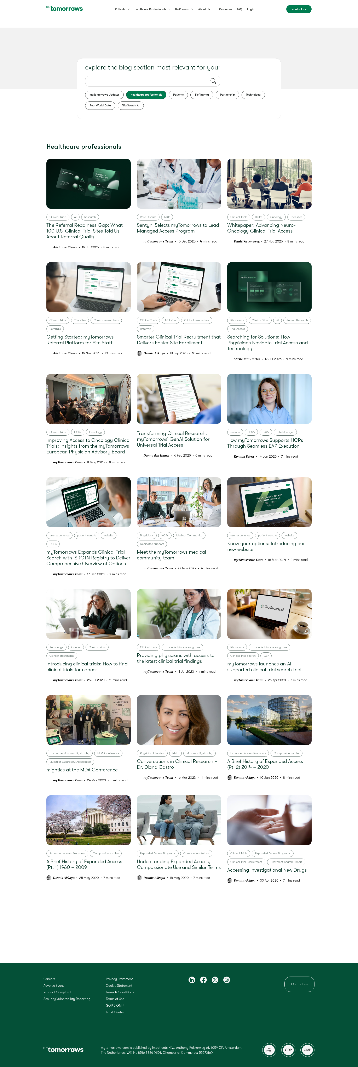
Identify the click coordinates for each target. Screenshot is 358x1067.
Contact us (299, 984)
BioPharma (202, 94)
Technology (253, 94)
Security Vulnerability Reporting (67, 999)
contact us (299, 9)
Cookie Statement (119, 986)
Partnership (227, 94)
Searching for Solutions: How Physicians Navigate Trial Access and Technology (267, 342)
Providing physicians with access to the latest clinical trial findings (175, 658)
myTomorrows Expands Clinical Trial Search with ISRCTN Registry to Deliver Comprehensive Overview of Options (88, 557)
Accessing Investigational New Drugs (267, 870)
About (204, 9)
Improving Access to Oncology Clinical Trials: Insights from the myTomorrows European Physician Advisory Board (88, 446)
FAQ (239, 9)
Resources (225, 9)
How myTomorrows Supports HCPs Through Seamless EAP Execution (265, 443)
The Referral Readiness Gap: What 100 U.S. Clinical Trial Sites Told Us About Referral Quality (84, 231)
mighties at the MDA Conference (82, 770)
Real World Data (100, 105)
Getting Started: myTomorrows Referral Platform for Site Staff (80, 340)
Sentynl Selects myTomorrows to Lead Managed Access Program (178, 228)
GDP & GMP (114, 1005)
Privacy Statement (119, 979)
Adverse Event (54, 986)
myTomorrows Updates (104, 94)
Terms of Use (115, 999)
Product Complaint (57, 992)
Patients (120, 9)
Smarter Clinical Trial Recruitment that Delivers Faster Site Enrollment (179, 340)
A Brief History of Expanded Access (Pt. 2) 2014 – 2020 (265, 764)
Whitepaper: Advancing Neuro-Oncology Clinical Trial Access (261, 228)
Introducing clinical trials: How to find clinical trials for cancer (87, 666)
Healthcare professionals (146, 94)
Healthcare (150, 9)
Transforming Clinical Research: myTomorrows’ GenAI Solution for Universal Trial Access (173, 439)
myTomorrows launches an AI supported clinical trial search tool (264, 666)
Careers (49, 979)
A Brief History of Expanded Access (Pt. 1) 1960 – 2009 (84, 864)
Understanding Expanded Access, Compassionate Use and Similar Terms (179, 864)
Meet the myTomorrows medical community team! (171, 555)
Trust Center (115, 1012)
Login (250, 9)
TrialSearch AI (130, 105)
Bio (182, 9)
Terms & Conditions (120, 992)
